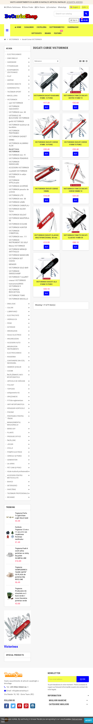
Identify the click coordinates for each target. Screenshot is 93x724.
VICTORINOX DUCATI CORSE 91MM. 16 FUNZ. (46, 143)
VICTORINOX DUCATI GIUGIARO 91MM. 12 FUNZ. (46, 97)
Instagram (32, 705)
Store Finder (27, 7)
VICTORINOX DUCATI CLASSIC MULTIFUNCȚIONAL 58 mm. (46, 236)
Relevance (38, 61)
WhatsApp (62, 7)
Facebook (6, 705)
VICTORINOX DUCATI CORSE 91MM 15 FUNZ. (75, 143)
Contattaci (52, 7)
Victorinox (11, 646)
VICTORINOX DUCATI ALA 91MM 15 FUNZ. (46, 283)
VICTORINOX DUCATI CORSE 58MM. (46, 190)
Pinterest (26, 705)
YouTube (19, 705)
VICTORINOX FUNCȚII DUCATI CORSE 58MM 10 (76, 190)
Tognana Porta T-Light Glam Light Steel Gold (21, 515)
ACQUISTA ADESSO (74, 2)
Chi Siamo (41, 7)
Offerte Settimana (12, 7)
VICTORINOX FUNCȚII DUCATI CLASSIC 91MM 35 (76, 236)
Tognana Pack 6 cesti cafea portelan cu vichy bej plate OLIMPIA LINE (22, 553)
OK (83, 679)
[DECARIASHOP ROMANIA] (21, 16)
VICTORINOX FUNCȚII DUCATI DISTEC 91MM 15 (76, 97)
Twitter (13, 705)
